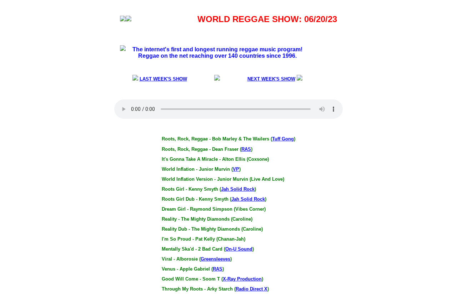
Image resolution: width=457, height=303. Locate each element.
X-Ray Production (242, 279)
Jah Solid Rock (238, 189)
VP (236, 169)
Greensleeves (215, 259)
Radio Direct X (251, 289)
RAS (246, 149)
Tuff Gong (283, 139)
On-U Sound (238, 249)
